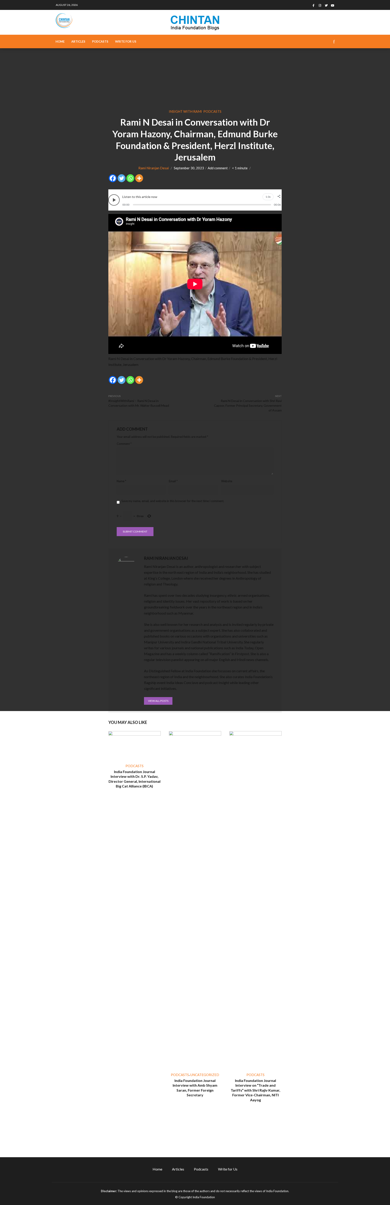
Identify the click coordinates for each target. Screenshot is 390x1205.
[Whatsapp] (130, 178)
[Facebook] (113, 178)
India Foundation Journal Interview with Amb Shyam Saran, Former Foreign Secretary (195, 1087)
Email (173, 481)
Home (60, 41)
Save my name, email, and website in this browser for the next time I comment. (172, 501)
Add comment (218, 168)
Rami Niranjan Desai (153, 168)
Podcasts (100, 41)
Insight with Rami (185, 111)
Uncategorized (204, 1075)
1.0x (268, 197)
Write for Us (125, 41)
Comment (124, 443)
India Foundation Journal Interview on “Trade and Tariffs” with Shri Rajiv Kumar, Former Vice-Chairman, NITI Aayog (255, 1090)
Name (121, 481)
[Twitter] (121, 178)
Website (226, 481)
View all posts (158, 700)
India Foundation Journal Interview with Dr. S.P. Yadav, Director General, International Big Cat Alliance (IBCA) (134, 778)
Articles (78, 41)
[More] (139, 178)
